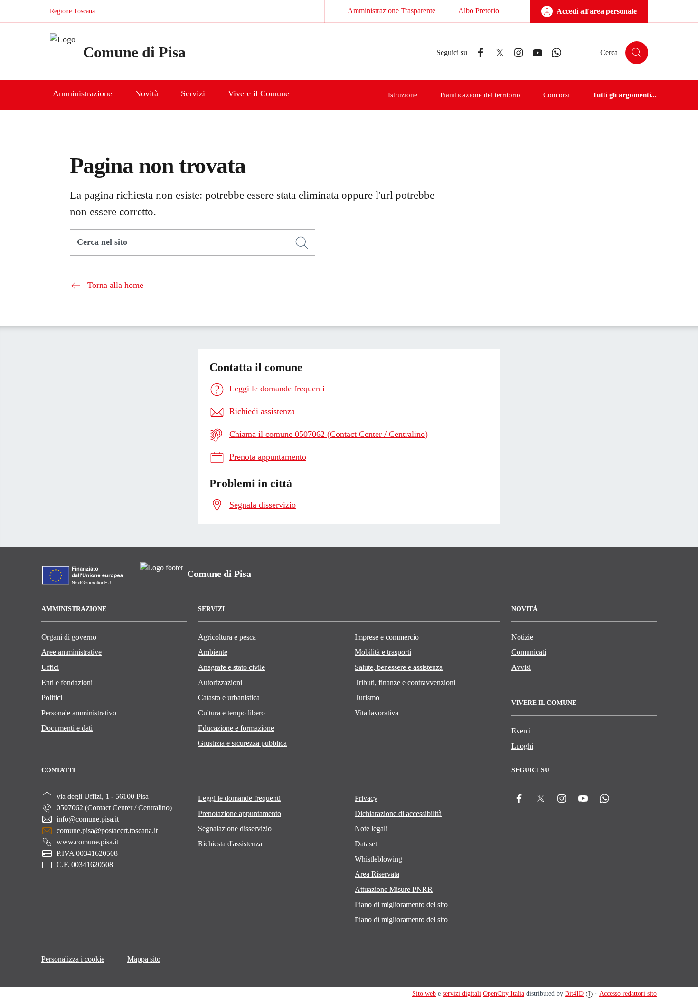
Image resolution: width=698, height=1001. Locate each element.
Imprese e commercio (387, 637)
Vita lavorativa (376, 713)
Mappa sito (143, 959)
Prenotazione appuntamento (239, 813)
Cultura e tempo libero (231, 713)
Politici (51, 698)
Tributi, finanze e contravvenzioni (405, 682)
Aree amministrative (71, 652)
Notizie (522, 637)
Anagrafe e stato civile (231, 667)
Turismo (367, 698)
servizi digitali (462, 993)
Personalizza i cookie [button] (72, 959)
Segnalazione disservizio (235, 829)
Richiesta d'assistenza (230, 844)
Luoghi (522, 746)
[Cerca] (302, 242)
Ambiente (212, 652)
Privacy (366, 798)
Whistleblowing (378, 859)
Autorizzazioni (220, 682)
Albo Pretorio (478, 11)
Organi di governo (68, 637)
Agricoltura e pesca (227, 637)
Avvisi (521, 667)
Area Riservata (377, 874)
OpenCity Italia (503, 993)
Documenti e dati (67, 728)
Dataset (366, 844)
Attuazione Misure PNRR (394, 889)
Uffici (50, 667)
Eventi (521, 731)
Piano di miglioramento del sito (401, 904)
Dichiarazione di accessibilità (398, 813)
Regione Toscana (72, 11)
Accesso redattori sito (628, 993)
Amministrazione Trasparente (391, 11)
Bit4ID (574, 993)
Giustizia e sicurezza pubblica (242, 743)
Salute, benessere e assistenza (399, 667)
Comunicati (528, 652)
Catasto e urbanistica (229, 698)
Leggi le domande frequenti (239, 798)
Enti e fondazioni (67, 682)
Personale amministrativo (78, 713)
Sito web (424, 993)
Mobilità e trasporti (383, 652)
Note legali (371, 829)
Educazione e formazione (236, 728)
